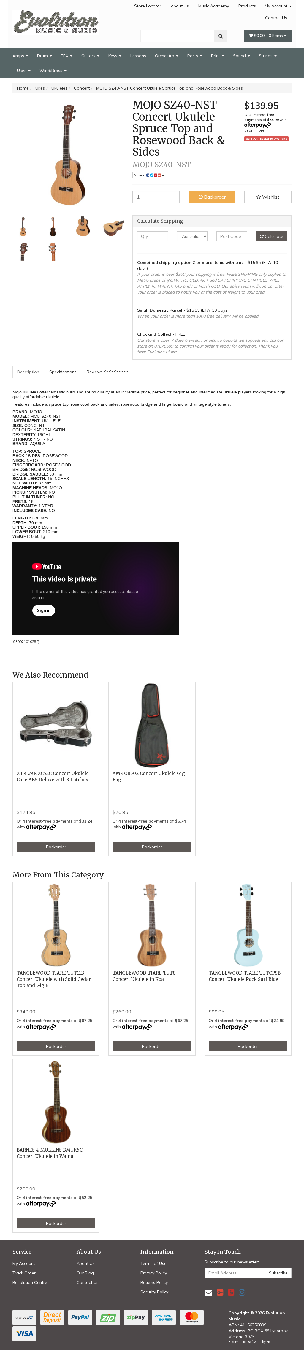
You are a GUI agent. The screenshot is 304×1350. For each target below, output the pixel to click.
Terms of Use (153, 1263)
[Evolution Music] (55, 20)
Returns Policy (154, 1282)
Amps (18, 55)
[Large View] (23, 226)
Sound (240, 55)
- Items (269, 35)
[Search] (220, 36)
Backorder (214, 197)
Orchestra (165, 55)
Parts (193, 55)
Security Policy (154, 1292)
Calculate (273, 236)
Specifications (63, 371)
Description (28, 371)
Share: (140, 175)
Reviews (95, 371)
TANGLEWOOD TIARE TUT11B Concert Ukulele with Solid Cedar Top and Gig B (54, 979)
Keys (113, 55)
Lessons (138, 55)
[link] (220, 1292)
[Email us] (208, 1292)
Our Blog (85, 1273)
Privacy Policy (153, 1273)
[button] (268, 197)
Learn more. (254, 130)
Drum (43, 55)
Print (216, 55)
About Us (180, 6)
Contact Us (276, 17)
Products (247, 6)
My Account (277, 6)
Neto (270, 1342)
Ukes (22, 70)
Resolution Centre (29, 1282)
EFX (65, 55)
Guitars (88, 55)
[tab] (28, 372)
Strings (266, 55)
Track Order (24, 1273)
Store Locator (147, 6)
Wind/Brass (51, 70)
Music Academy (213, 6)
